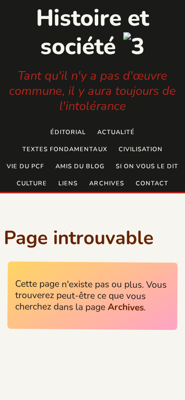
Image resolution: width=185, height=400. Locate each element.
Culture (32, 183)
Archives (106, 183)
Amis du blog (80, 166)
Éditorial (68, 132)
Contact (152, 183)
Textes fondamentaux (64, 149)
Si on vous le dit (147, 166)
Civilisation (141, 149)
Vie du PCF (25, 166)
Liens (68, 183)
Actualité (116, 132)
